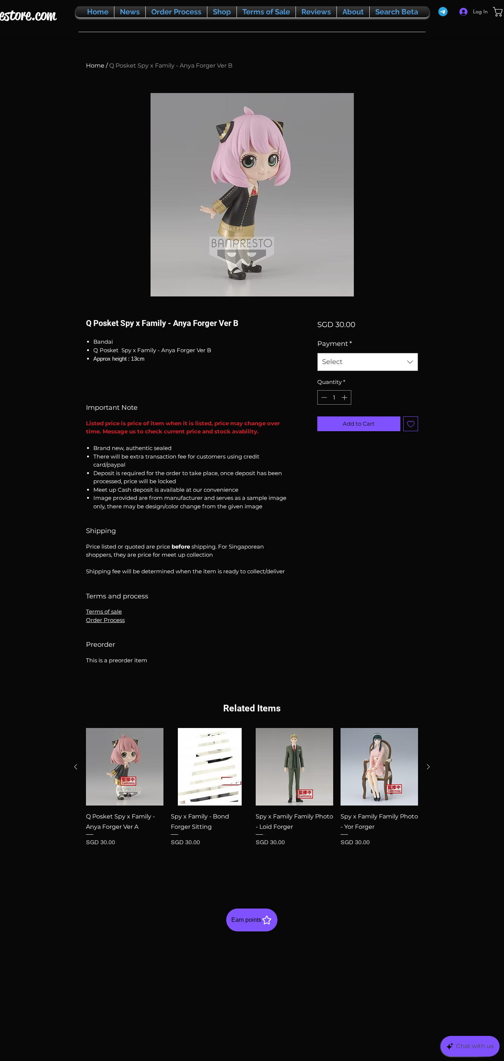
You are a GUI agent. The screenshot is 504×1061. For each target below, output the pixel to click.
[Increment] (345, 397)
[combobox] (367, 362)
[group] (252, 802)
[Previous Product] (75, 766)
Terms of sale (104, 611)
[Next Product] (428, 766)
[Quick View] (124, 767)
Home (95, 65)
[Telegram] (443, 11)
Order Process (105, 620)
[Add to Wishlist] (410, 424)
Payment (334, 344)
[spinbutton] (334, 397)
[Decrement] (323, 397)
